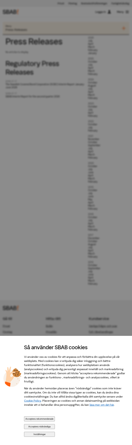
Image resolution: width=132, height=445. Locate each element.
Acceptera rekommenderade (39, 419)
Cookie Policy (32, 400)
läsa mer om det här (102, 404)
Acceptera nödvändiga (39, 426)
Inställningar (40, 434)
